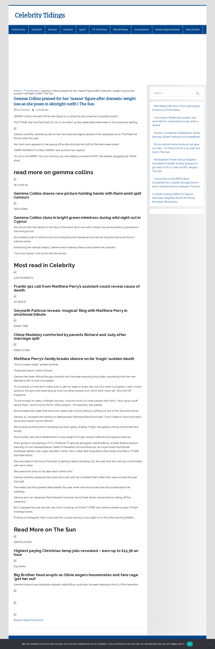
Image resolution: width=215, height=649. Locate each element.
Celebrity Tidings (40, 15)
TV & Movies (99, 29)
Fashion (68, 29)
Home (17, 90)
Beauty (52, 29)
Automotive (141, 29)
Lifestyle (37, 29)
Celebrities (18, 29)
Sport (82, 29)
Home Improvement (167, 29)
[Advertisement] (107, 59)
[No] (210, 644)
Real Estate (193, 29)
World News (120, 29)
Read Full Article (33, 620)
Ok (189, 643)
